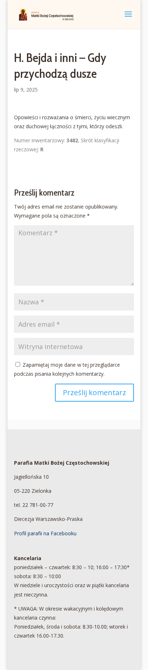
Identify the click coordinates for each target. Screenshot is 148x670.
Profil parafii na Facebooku (45, 533)
